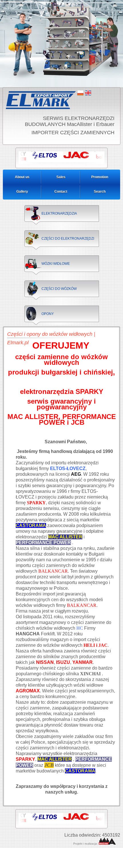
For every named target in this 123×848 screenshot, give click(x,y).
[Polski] (80, 92)
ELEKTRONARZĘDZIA (59, 213)
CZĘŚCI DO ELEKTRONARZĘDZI (67, 239)
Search (100, 192)
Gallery (22, 192)
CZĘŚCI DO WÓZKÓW (59, 289)
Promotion (99, 177)
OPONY (47, 314)
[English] (88, 92)
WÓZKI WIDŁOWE (55, 264)
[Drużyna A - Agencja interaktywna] (107, 843)
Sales (61, 177)
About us (22, 177)
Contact (60, 192)
